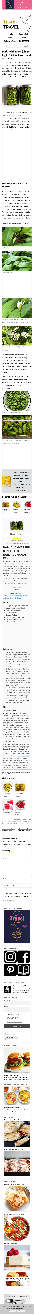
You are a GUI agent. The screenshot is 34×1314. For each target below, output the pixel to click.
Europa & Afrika (11, 821)
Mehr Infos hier (21, 490)
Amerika (25, 23)
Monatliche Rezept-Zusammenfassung (11, 1018)
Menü (17, 13)
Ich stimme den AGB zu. (14, 1022)
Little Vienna (17, 990)
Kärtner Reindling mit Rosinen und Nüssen (25, 829)
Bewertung (6, 851)
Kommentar (7, 858)
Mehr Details (21, 1311)
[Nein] (32, 1309)
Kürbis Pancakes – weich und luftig (8, 829)
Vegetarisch (23, 821)
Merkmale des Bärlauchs (18, 369)
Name (4, 878)
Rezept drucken (18, 534)
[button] (13, 538)
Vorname (7, 1000)
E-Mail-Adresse (8, 886)
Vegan (17, 821)
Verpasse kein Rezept (13, 1014)
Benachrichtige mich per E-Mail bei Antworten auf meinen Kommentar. (16, 894)
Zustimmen (12, 1311)
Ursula (24, 819)
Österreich (14, 823)
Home (10, 23)
